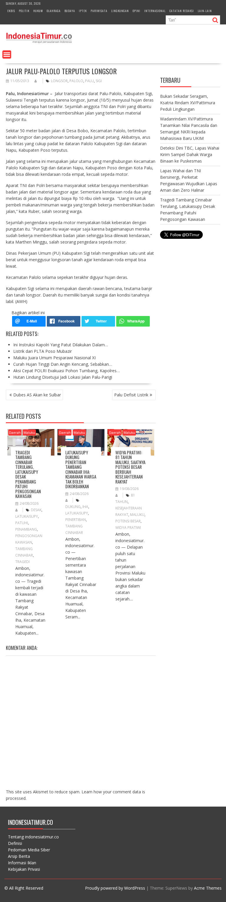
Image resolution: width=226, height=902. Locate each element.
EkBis (11, 11)
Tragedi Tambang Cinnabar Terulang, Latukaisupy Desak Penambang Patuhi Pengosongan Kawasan (28, 474)
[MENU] (6, 54)
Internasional (155, 11)
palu (89, 80)
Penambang (26, 529)
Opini (136, 11)
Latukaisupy (26, 516)
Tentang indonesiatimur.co (33, 837)
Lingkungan (120, 11)
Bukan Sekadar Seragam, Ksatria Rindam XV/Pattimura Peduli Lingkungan (187, 102)
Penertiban (75, 519)
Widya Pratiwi (128, 527)
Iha (85, 506)
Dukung (73, 506)
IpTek (83, 11)
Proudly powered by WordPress (115, 888)
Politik (24, 11)
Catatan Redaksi (182, 11)
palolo (76, 80)
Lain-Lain (205, 11)
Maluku (29, 432)
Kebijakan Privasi (24, 869)
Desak (36, 509)
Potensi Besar (128, 521)
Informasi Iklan (22, 862)
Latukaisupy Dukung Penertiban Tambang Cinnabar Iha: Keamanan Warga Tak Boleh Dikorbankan (80, 469)
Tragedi (22, 561)
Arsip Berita (19, 856)
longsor (59, 80)
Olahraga (54, 11)
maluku (137, 514)
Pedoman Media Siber (29, 850)
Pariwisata (99, 11)
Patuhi (21, 522)
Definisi (15, 843)
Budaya (69, 11)
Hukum (38, 11)
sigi (99, 80)
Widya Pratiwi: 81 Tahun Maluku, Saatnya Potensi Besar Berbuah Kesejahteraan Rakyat (130, 467)
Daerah (15, 432)
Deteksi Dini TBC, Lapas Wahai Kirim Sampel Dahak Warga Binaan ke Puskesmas (189, 154)
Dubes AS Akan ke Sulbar (37, 395)
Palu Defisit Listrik (131, 395)
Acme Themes (208, 888)
